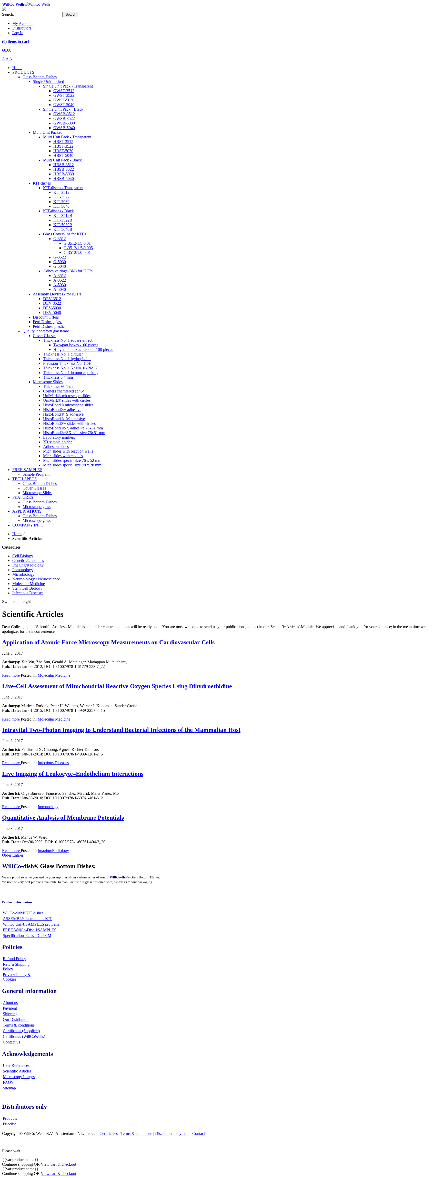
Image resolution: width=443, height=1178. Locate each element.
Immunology (22, 570)
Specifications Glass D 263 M (27, 935)
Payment (10, 1008)
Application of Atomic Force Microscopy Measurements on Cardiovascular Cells (108, 642)
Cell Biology (22, 556)
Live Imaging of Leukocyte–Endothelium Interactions (72, 773)
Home (17, 534)
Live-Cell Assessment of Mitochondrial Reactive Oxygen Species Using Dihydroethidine (117, 686)
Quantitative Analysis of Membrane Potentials (63, 817)
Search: (8, 14)
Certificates (108, 1133)
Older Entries (13, 855)
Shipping (10, 1014)
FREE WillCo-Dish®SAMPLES (29, 930)
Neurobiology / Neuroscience (36, 579)
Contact (198, 1133)
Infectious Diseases (27, 593)
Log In (17, 33)
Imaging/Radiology (28, 565)
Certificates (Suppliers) (21, 1031)
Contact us (11, 1042)
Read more (11, 675)
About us (10, 1002)
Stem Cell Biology (27, 588)
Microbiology (23, 574)
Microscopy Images (19, 1077)
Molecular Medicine (28, 583)
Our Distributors (16, 1019)
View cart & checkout (58, 1164)
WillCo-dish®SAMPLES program (31, 924)
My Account (22, 23)
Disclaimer (164, 1133)
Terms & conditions (19, 1025)
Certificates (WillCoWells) (24, 1036)
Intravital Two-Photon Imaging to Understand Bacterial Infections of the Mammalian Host (121, 729)
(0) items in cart (15, 41)
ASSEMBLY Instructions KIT (27, 918)
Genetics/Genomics (28, 560)
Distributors (21, 28)
